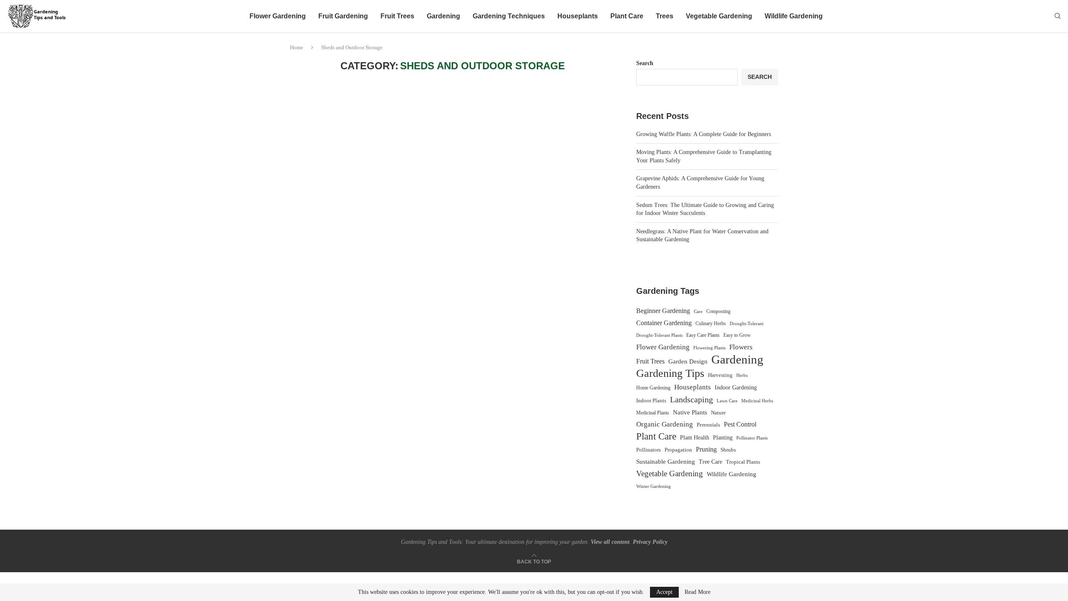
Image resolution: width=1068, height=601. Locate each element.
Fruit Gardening (343, 16)
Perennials (708, 425)
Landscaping (691, 399)
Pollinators (648, 450)
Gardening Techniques (509, 16)
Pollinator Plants (752, 437)
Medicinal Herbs (757, 400)
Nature (718, 413)
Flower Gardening (277, 16)
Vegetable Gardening (719, 16)
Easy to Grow (737, 335)
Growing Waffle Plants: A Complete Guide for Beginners (703, 134)
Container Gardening (664, 322)
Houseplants (577, 16)
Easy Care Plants (703, 335)
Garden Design (688, 361)
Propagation (678, 450)
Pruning (706, 449)
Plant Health (694, 437)
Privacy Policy (650, 542)
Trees (664, 16)
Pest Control (740, 424)
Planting (723, 437)
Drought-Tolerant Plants (659, 335)
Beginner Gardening (663, 310)
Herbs (742, 375)
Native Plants (690, 412)
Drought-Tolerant (746, 323)
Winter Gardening (653, 486)
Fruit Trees (397, 16)
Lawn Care (727, 400)
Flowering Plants (709, 347)
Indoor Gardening (736, 387)
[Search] (1057, 16)
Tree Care (710, 461)
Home (296, 47)
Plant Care (626, 16)
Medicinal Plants (652, 413)
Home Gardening (653, 388)
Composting (718, 311)
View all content (610, 542)
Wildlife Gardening (794, 16)
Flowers (741, 347)
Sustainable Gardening (665, 461)
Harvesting (720, 375)
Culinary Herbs (710, 323)
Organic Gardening (664, 424)
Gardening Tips (670, 373)
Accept (664, 592)
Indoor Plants (651, 400)
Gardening (443, 16)
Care (698, 311)
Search (644, 63)
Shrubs (728, 450)
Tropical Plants (743, 462)
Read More (697, 592)
